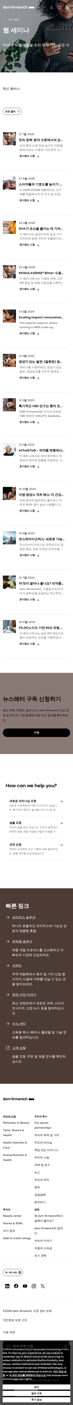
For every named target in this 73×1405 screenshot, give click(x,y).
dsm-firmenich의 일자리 (48, 1230)
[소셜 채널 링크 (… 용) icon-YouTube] (25, 1286)
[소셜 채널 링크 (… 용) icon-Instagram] (33, 1286)
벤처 (37, 1187)
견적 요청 (15, 844)
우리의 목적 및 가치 (46, 1135)
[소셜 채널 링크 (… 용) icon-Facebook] (16, 1286)
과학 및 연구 (42, 1165)
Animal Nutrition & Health (15, 1157)
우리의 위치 (41, 1180)
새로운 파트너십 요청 (22, 801)
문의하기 (40, 1202)
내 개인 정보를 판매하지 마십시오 (27, 1375)
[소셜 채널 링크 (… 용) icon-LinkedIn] (7, 1286)
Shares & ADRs (13, 1223)
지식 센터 (13, 19)
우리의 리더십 (43, 1142)
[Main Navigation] (67, 7)
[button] (59, 7)
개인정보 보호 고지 (15, 1320)
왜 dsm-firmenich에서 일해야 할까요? (48, 1218)
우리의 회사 (40, 1116)
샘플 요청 (15, 823)
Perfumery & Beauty (16, 1123)
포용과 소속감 (43, 1248)
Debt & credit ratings (17, 1238)
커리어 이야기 (43, 1241)
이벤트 (17, 966)
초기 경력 (40, 1255)
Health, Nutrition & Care (15, 1145)
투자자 (6, 1209)
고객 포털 (19, 1048)
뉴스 (37, 1172)
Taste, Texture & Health (13, 1132)
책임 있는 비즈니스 (46, 1150)
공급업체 (40, 1195)
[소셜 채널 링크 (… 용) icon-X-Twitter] (42, 1286)
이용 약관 (9, 1332)
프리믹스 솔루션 (23, 917)
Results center (12, 1216)
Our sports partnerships (42, 1125)
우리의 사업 (9, 1116)
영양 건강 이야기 (24, 995)
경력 (36, 1209)
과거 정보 (9, 1231)
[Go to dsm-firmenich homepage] (18, 7)
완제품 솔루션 (22, 941)
